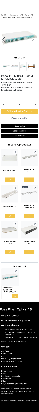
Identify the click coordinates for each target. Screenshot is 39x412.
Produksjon (6, 379)
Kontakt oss (6, 371)
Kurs (3, 374)
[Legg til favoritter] (15, 152)
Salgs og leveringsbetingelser (14, 384)
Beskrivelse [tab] (19, 126)
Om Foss (5, 351)
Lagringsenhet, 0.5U (10, 242)
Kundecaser (6, 354)
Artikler (4, 356)
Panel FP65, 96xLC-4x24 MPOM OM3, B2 (9, 290)
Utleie (3, 381)
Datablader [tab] (20, 136)
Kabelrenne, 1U (9, 206)
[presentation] (3, 39)
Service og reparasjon (11, 376)
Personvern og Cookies (11, 361)
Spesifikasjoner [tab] (19, 131)
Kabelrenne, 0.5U (29, 170)
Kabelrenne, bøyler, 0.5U (29, 206)
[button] (15, 57)
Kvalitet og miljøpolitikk (11, 359)
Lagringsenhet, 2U (29, 242)
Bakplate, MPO (9, 170)
